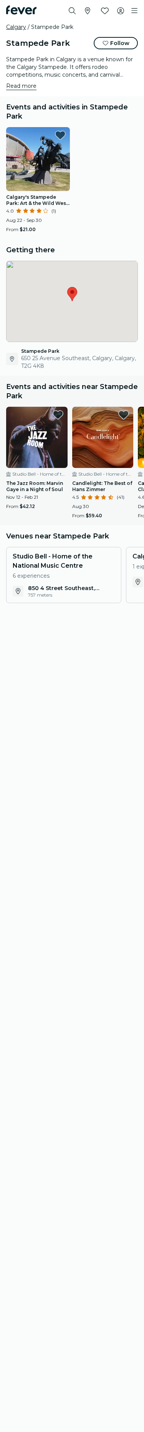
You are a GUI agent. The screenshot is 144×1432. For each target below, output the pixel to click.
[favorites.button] (60, 135)
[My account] (120, 10)
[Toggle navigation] (134, 10)
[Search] (72, 10)
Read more (21, 85)
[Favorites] (104, 10)
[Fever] (21, 10)
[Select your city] (88, 11)
